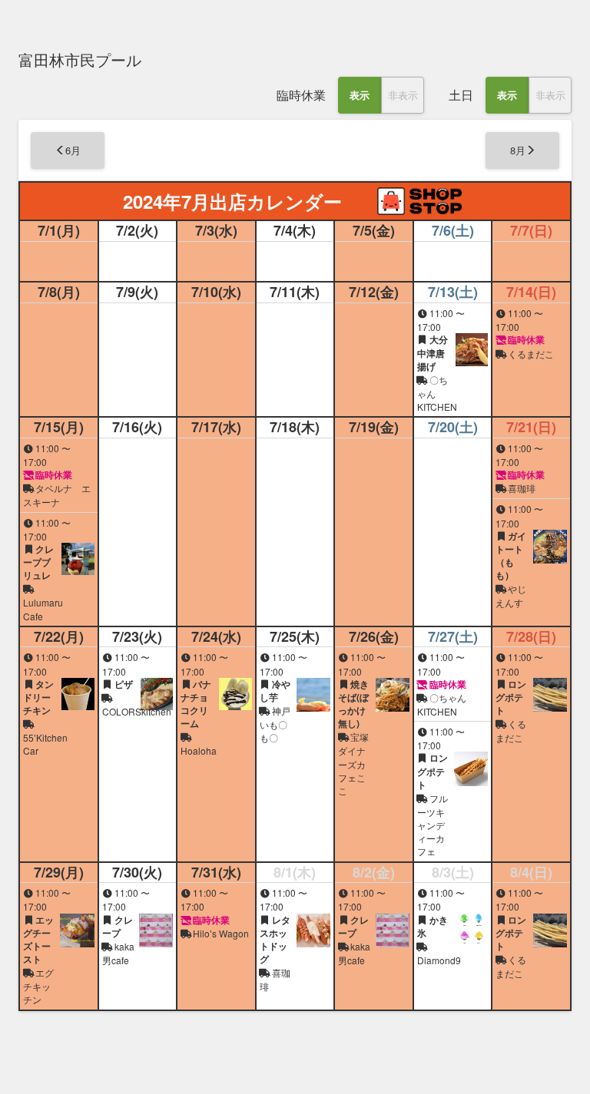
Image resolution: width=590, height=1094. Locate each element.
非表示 (403, 95)
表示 (360, 95)
